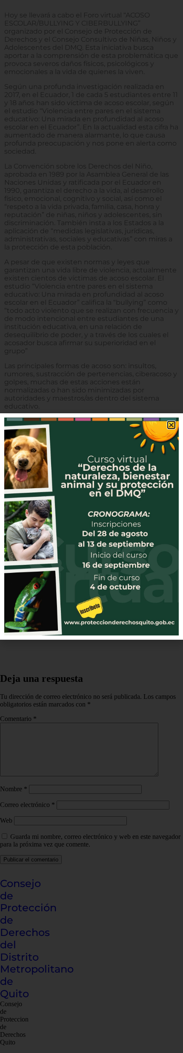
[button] (171, 425)
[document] (91, 526)
